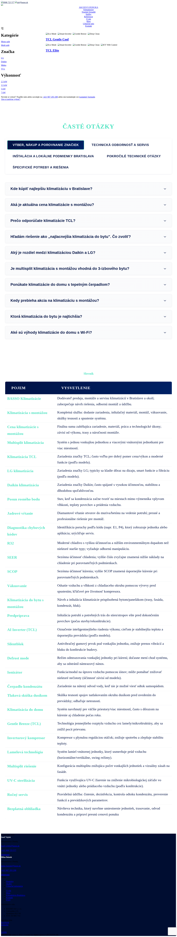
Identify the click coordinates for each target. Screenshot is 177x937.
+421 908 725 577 (8, 850)
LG (2, 58)
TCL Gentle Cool (57, 39)
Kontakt (88, 26)
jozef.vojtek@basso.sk (10, 846)
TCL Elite (52, 50)
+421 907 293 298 (50, 97)
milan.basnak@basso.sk (11, 866)
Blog (89, 21)
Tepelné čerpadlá (88, 12)
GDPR (4, 932)
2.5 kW (4, 82)
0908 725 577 (9, 2)
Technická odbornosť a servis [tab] (120, 145)
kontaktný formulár (87, 97)
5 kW (3, 89)
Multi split (5, 45)
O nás (88, 19)
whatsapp (5, 855)
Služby (88, 14)
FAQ (8, 900)
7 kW (3, 92)
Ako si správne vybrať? (10, 99)
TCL (3, 69)
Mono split (5, 42)
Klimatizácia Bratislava (15, 895)
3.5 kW (4, 85)
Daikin (4, 62)
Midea (3, 65)
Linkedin (4, 925)
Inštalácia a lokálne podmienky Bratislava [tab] (53, 156)
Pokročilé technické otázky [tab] (134, 156)
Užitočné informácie (14, 886)
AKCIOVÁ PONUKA (88, 7)
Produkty (10, 881)
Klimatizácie (88, 10)
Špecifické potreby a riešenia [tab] (41, 167)
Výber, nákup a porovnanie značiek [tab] (46, 145)
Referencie (88, 17)
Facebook (5, 922)
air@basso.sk (22, 2)
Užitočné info (88, 24)
